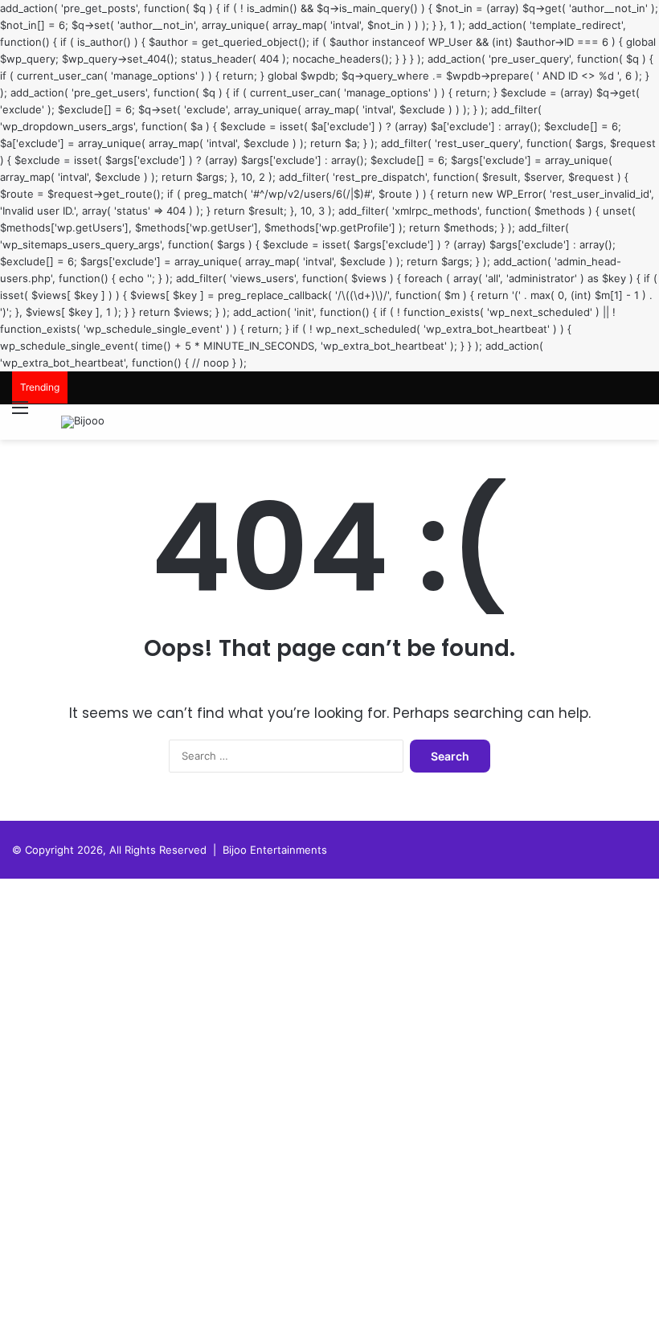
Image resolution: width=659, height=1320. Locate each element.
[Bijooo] (82, 422)
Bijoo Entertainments (275, 849)
